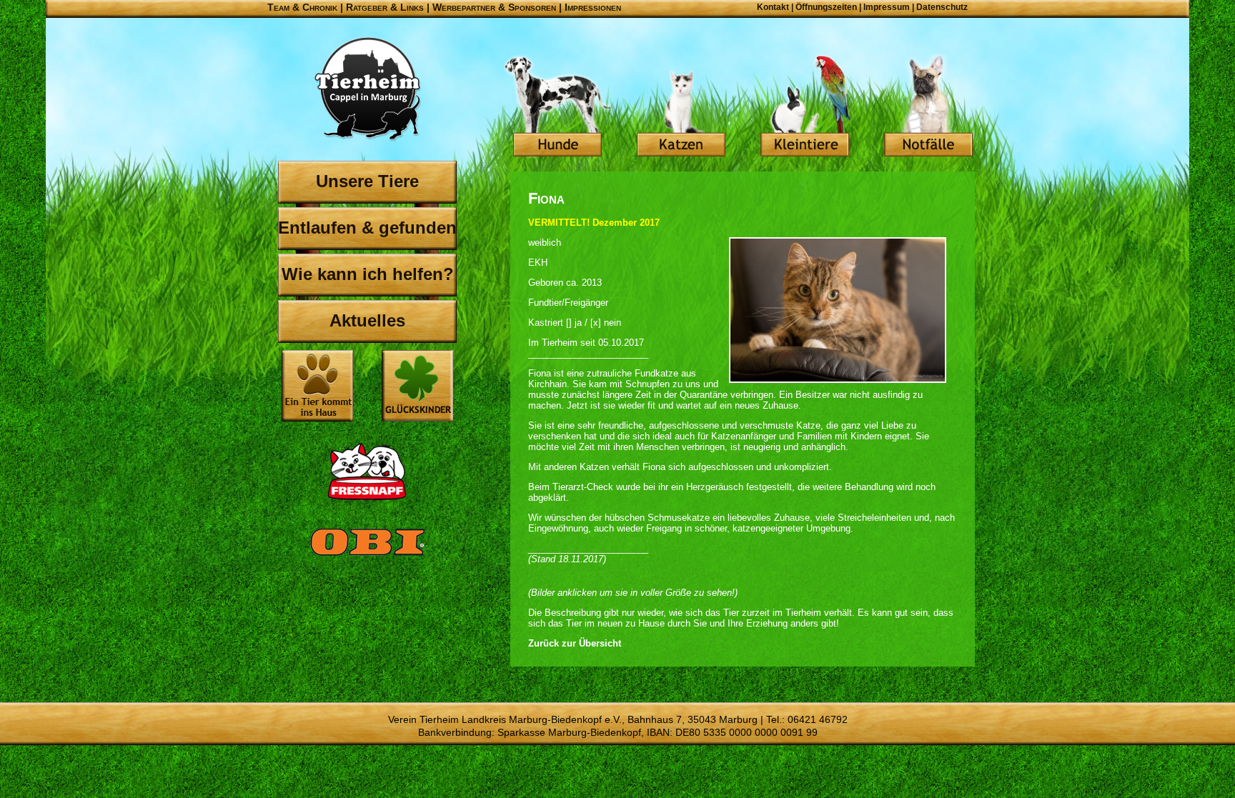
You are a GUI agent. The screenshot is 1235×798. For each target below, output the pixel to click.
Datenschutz (942, 7)
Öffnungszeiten (826, 7)
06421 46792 (818, 719)
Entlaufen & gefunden (367, 227)
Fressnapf (367, 471)
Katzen (681, 107)
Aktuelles (367, 320)
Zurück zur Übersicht (574, 643)
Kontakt (773, 7)
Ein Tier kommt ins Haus (317, 386)
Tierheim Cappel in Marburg (367, 89)
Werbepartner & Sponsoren (494, 7)
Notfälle (928, 107)
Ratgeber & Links (385, 7)
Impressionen (593, 7)
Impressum (886, 7)
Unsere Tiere (367, 181)
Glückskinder (417, 387)
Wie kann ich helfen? (368, 274)
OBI (367, 557)
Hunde (557, 107)
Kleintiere (804, 107)
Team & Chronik (302, 7)
